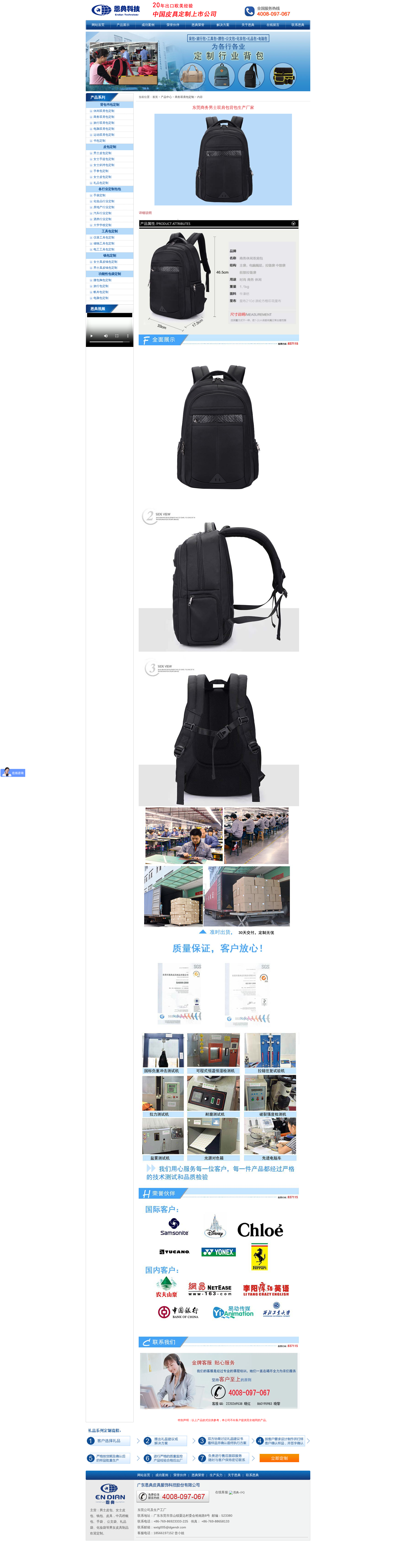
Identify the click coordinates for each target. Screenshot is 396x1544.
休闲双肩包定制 (104, 111)
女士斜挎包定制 (104, 165)
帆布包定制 (101, 292)
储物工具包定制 (104, 243)
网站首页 (98, 25)
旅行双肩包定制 (104, 123)
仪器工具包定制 (104, 237)
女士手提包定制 (104, 159)
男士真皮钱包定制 (105, 267)
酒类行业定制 (102, 219)
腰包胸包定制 (102, 280)
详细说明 (145, 213)
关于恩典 (248, 25)
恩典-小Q (239, 1492)
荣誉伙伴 (173, 25)
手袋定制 (99, 195)
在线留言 (273, 25)
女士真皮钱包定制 (105, 261)
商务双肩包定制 (104, 117)
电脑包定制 (101, 298)
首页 (155, 97)
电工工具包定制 (104, 249)
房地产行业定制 (104, 207)
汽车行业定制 (102, 213)
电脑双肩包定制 (104, 128)
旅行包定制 (101, 286)
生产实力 (216, 1475)
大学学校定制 (102, 225)
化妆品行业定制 (104, 201)
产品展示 (123, 25)
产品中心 (166, 97)
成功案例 (148, 25)
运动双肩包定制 (104, 134)
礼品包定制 (101, 183)
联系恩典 (298, 25)
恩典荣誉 (198, 25)
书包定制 (99, 140)
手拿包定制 (101, 171)
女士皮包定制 (102, 177)
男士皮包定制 (102, 153)
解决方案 (223, 25)
